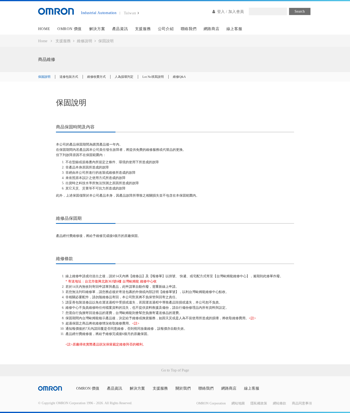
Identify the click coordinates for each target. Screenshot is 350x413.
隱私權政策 (258, 403)
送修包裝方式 (69, 76)
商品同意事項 (302, 403)
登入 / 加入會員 (230, 12)
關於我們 (183, 388)
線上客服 (234, 29)
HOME (44, 29)
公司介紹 (166, 29)
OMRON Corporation (211, 403)
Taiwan (130, 13)
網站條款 (279, 403)
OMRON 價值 (69, 29)
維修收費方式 (96, 76)
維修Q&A (179, 76)
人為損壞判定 (124, 76)
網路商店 (211, 29)
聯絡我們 (188, 29)
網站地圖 (238, 403)
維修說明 (84, 41)
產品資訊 (120, 29)
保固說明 (44, 76)
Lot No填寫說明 (153, 76)
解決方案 (97, 29)
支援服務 (143, 29)
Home (42, 41)
